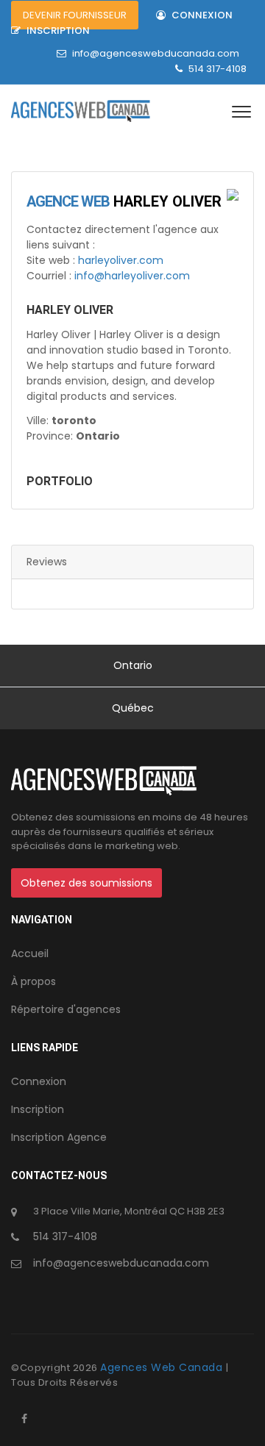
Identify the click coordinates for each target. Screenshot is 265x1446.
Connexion (201, 15)
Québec (133, 708)
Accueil (30, 953)
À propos (33, 981)
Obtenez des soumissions (86, 883)
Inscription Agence (59, 1137)
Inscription (57, 30)
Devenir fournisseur (75, 15)
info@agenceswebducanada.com (155, 53)
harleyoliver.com (120, 260)
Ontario (132, 665)
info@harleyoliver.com (132, 275)
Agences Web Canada (163, 1367)
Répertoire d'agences (66, 1009)
